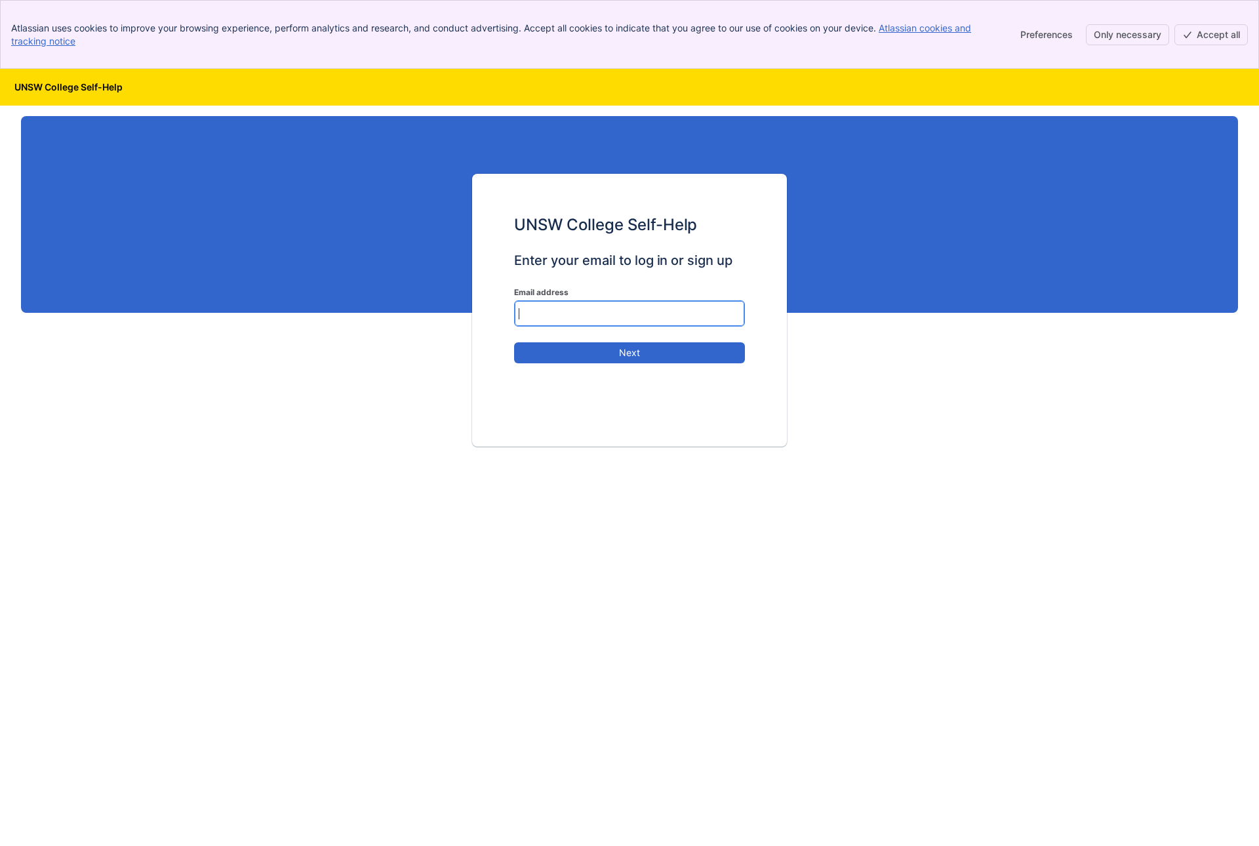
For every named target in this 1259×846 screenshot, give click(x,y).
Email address (541, 292)
